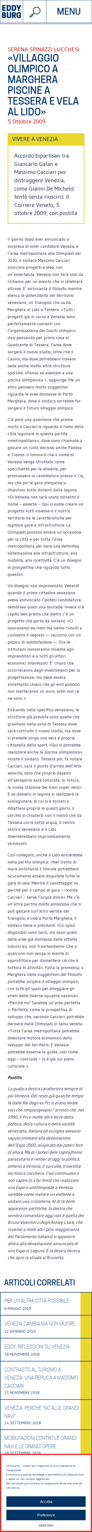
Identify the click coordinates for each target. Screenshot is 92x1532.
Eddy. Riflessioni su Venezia (37, 1347)
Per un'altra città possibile (36, 1301)
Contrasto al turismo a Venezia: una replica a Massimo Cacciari (41, 1378)
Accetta (46, 1502)
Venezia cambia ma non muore (39, 1324)
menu (69, 11)
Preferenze (46, 1515)
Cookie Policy (46, 1525)
